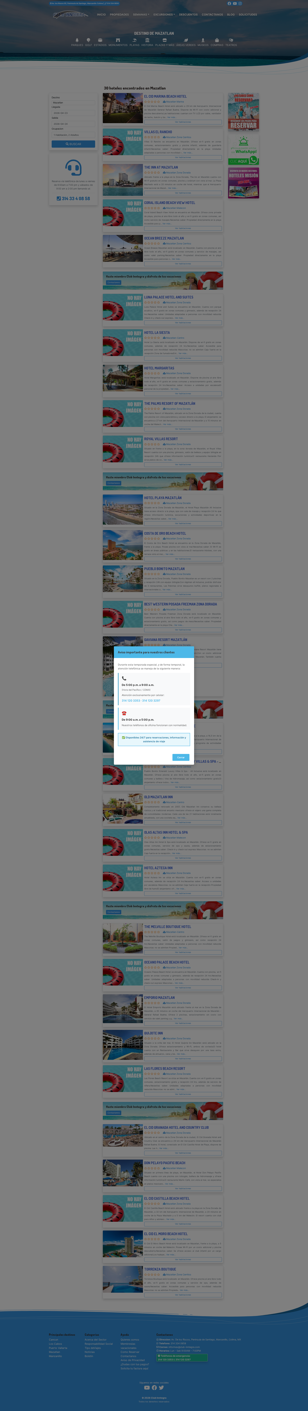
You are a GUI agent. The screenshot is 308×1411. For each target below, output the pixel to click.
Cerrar (181, 757)
